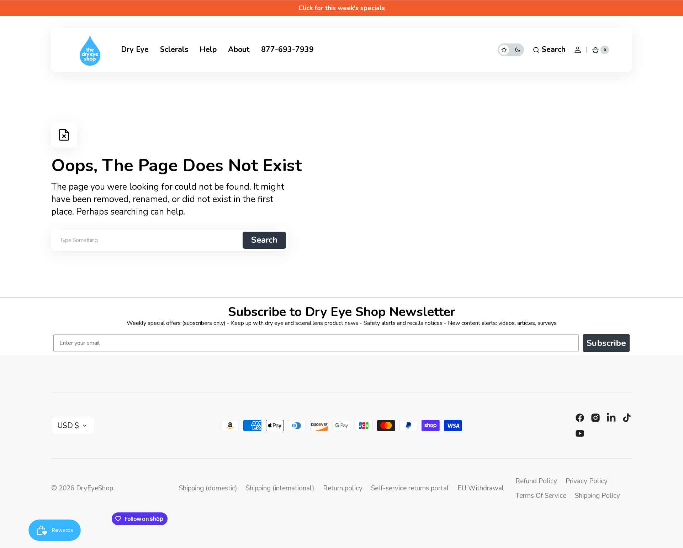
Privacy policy (587, 481)
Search (264, 240)
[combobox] (169, 240)
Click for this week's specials (341, 8)
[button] (549, 50)
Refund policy (536, 481)
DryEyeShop (94, 488)
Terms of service (540, 495)
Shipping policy (597, 495)
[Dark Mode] (511, 49)
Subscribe (606, 343)
